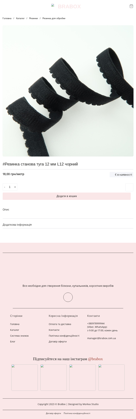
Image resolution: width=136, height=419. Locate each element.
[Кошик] (131, 6)
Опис (6, 209)
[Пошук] (126, 6)
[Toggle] (130, 224)
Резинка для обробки (53, 18)
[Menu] (5, 6)
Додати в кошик (67, 196)
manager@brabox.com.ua (101, 338)
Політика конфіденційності (77, 413)
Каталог (20, 18)
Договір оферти (53, 413)
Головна (6, 18)
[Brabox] (68, 6)
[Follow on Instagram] (68, 297)
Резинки (33, 18)
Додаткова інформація (17, 224)
